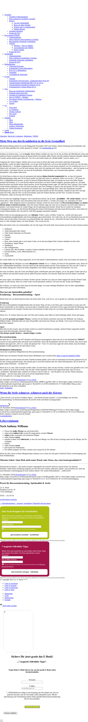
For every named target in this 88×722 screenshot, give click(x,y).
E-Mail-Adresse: (8, 524)
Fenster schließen (10, 713)
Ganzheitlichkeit (6, 416)
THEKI (35, 136)
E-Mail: (32, 686)
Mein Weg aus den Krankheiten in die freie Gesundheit (32, 141)
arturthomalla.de (48, 148)
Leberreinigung (9, 420)
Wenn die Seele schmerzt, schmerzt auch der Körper (31, 392)
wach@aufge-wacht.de (8, 499)
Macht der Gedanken (15, 136)
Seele (2, 388)
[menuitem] (46, 24)
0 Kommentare (20, 380)
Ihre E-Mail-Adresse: (9, 560)
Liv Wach (32, 380)
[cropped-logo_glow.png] (17, 11)
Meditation (28, 136)
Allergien (3, 136)
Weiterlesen (4, 406)
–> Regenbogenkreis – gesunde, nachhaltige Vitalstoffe (25, 503)
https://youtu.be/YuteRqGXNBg (68, 356)
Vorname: (5, 520)
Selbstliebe (9, 388)
